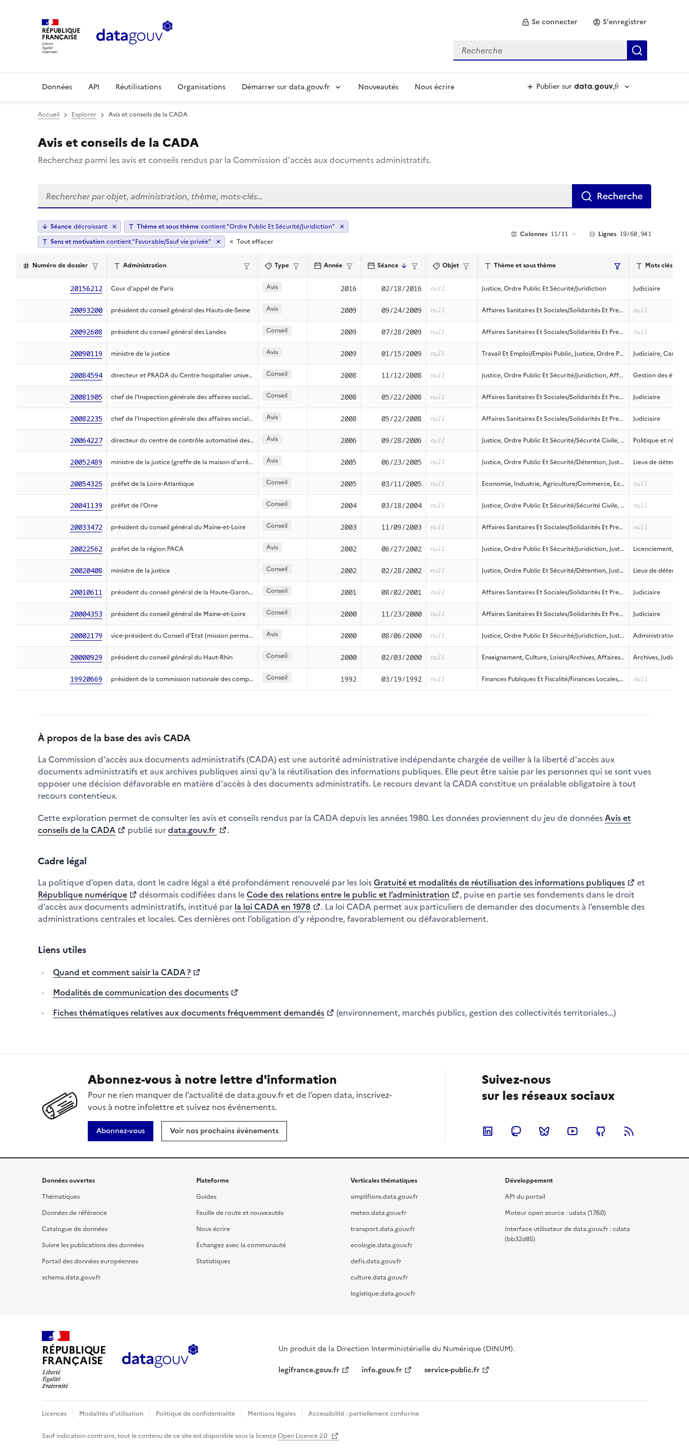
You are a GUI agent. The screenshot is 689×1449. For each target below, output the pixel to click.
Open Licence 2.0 (303, 1435)
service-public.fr (452, 1370)
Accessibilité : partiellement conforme (363, 1413)
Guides (206, 1196)
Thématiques (61, 1196)
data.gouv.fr (192, 830)
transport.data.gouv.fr (383, 1229)
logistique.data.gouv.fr (383, 1293)
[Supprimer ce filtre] (342, 226)
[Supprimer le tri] (114, 226)
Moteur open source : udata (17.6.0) (555, 1212)
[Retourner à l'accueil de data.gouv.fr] (134, 35)
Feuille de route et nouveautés (239, 1212)
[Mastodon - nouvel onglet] (516, 1131)
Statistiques (213, 1261)
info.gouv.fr (382, 1370)
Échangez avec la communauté (241, 1245)
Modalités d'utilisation (111, 1413)
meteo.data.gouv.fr (379, 1212)
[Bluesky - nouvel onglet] (544, 1131)
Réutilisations (138, 87)
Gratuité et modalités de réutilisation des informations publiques (499, 882)
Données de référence (74, 1212)
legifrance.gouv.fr (308, 1370)
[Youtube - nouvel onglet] (572, 1131)
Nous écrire (434, 87)
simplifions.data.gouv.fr (384, 1196)
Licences (54, 1413)
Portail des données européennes (90, 1261)
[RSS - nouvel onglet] (629, 1131)
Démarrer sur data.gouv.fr (286, 87)
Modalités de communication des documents (140, 992)
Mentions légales (272, 1413)
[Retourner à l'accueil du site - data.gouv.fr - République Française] (160, 1360)
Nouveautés (378, 87)
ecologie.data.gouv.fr (382, 1245)
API (93, 87)
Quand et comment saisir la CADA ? (122, 972)
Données (57, 87)
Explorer (84, 114)
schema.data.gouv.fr (71, 1277)
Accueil (49, 114)
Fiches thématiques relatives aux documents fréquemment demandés (188, 1013)
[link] (549, 22)
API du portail (525, 1196)
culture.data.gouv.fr (379, 1277)
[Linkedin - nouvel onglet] (488, 1131)
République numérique (82, 894)
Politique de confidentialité (195, 1413)
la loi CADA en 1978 (273, 907)
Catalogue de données (74, 1229)
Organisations (201, 87)
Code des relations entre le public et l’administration (348, 894)
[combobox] (550, 50)
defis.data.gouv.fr (376, 1261)
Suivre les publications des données (93, 1245)
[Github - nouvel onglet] (601, 1131)
